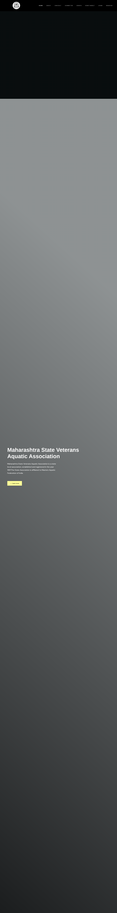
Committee (69, 5)
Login (100, 5)
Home (41, 5)
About (48, 5)
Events (79, 5)
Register (109, 5)
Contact (58, 5)
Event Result (90, 5)
